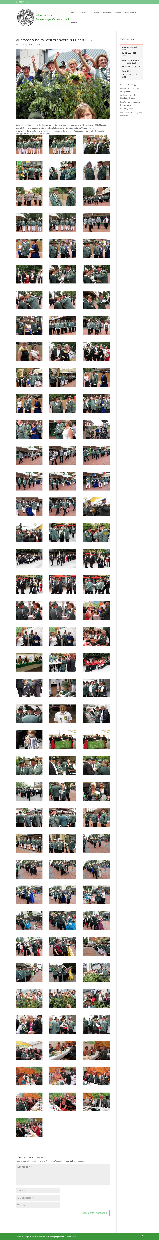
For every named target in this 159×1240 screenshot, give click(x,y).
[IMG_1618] (62, 351)
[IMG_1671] (62, 584)
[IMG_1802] (62, 972)
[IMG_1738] (62, 713)
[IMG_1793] (29, 946)
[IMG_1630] (29, 429)
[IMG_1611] (29, 325)
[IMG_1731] (62, 688)
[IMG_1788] (29, 920)
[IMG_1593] (96, 196)
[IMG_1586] (96, 144)
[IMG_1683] (29, 610)
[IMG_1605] (62, 274)
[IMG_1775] (96, 843)
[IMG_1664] (62, 558)
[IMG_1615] (96, 325)
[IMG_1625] (62, 403)
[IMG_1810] (96, 998)
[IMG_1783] (29, 895)
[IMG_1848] (96, 1102)
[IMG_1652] (96, 506)
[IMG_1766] (96, 817)
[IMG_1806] (96, 972)
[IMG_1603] (29, 274)
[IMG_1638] (96, 455)
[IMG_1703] (96, 662)
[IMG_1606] (96, 274)
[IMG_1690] (62, 636)
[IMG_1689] (29, 636)
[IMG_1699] (29, 662)
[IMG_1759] (96, 791)
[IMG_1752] (96, 765)
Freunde (117, 13)
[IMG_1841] (62, 1076)
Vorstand (95, 13)
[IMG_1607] (29, 300)
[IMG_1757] (29, 791)
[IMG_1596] (62, 222)
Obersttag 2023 (126, 109)
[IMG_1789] (62, 920)
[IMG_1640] (29, 481)
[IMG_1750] (62, 765)
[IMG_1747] (96, 739)
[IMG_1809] (62, 998)
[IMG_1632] (62, 429)
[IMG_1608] (62, 300)
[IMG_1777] (29, 869)
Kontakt (74, 22)
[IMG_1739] (96, 713)
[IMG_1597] (96, 222)
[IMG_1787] (96, 895)
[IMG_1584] (29, 144)
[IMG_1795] (62, 946)
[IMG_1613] (62, 325)
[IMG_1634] (96, 429)
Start (73, 13)
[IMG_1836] (96, 1050)
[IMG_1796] (96, 946)
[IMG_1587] (29, 170)
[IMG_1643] (96, 481)
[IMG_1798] (29, 972)
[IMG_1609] (96, 300)
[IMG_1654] (29, 532)
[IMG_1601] (62, 248)
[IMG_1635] (29, 455)
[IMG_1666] (96, 558)
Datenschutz (71, 1237)
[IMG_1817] (62, 1024)
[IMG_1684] (62, 610)
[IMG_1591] (29, 196)
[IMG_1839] (29, 1076)
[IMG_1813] (29, 1024)
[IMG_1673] (96, 584)
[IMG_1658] (96, 532)
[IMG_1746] (62, 739)
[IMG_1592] (62, 196)
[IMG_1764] (62, 817)
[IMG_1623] (96, 377)
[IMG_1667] (29, 584)
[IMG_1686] (96, 610)
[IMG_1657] (62, 532)
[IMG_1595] (29, 222)
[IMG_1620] (96, 351)
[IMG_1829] (29, 1050)
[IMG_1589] (96, 170)
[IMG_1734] (29, 713)
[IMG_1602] (96, 248)
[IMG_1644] (29, 506)
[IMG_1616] (29, 351)
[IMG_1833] (62, 1050)
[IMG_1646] (62, 506)
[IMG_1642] (62, 481)
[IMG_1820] (96, 1024)
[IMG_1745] (29, 739)
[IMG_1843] (96, 1076)
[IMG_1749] (29, 765)
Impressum (59, 1237)
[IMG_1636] (62, 455)
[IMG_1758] (62, 791)
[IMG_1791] (96, 920)
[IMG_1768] (29, 843)
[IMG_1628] (96, 403)
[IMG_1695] (96, 636)
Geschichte (106, 13)
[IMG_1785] (62, 895)
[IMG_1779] (62, 869)
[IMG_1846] (62, 1102)
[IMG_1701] (62, 662)
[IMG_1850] (29, 1127)
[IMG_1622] (62, 377)
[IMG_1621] (29, 377)
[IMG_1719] (29, 688)
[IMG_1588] (62, 170)
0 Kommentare (34, 44)
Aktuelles (82, 13)
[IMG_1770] (62, 843)
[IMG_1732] (96, 688)
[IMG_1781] (96, 869)
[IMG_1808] (29, 998)
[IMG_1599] (29, 248)
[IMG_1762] (29, 817)
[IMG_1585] (62, 144)
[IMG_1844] (29, 1102)
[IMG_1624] (29, 403)
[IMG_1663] (29, 558)
